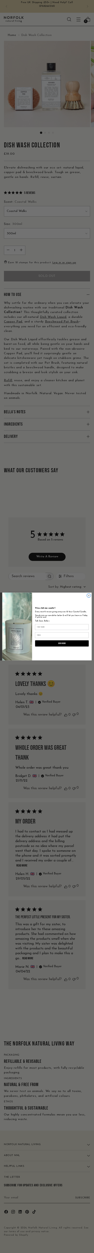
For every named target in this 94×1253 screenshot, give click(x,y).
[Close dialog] (89, 596)
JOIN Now (62, 643)
